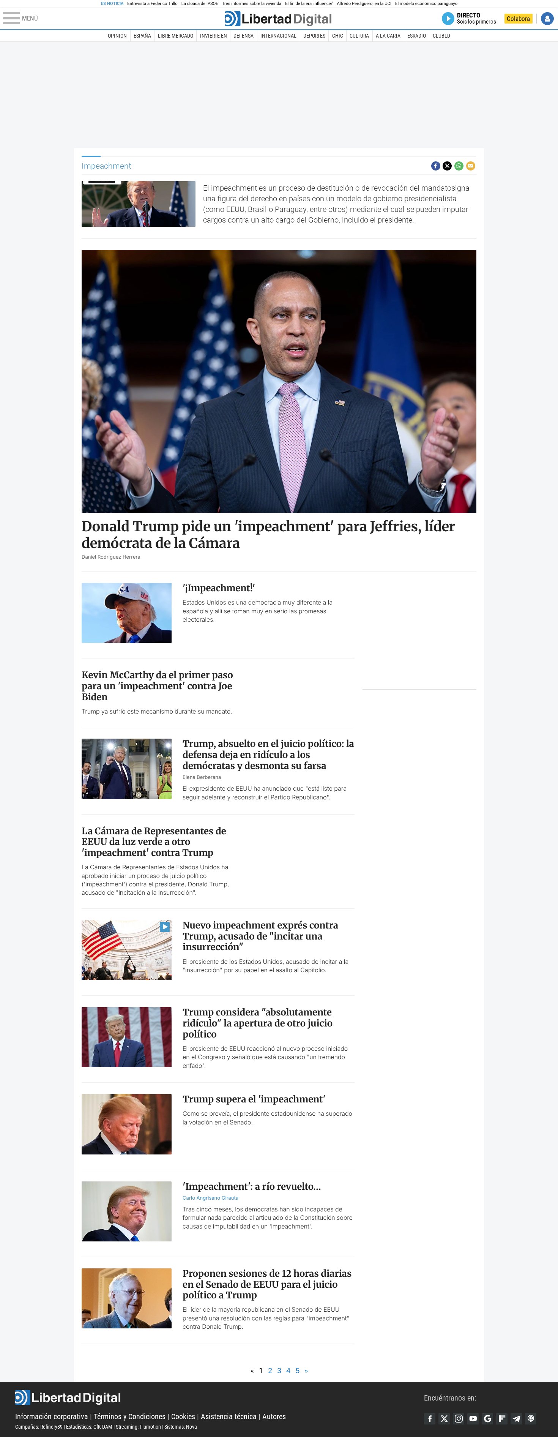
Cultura (359, 36)
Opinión (117, 36)
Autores (274, 1416)
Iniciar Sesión (547, 18)
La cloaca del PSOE (199, 3)
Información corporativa (51, 1416)
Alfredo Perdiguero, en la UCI (364, 3)
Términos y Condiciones (130, 1416)
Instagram (458, 1418)
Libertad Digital (219, 1397)
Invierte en (213, 36)
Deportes (314, 36)
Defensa (243, 36)
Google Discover (487, 1418)
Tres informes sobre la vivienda (251, 3)
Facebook (429, 1418)
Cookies (183, 1416)
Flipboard (502, 1418)
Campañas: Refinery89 (39, 1427)
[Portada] (278, 18)
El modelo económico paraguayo (426, 3)
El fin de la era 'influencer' (309, 3)
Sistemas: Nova (180, 1427)
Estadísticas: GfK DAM (89, 1427)
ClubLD (441, 36)
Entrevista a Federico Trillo (152, 3)
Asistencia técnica (229, 1416)
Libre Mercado (175, 36)
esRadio (416, 36)
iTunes (530, 1418)
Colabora (518, 18)
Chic (337, 36)
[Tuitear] (447, 166)
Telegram (516, 1418)
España (142, 36)
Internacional (278, 36)
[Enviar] (458, 166)
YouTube (473, 1418)
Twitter (444, 1418)
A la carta (388, 36)
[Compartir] (435, 166)
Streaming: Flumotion (138, 1427)
